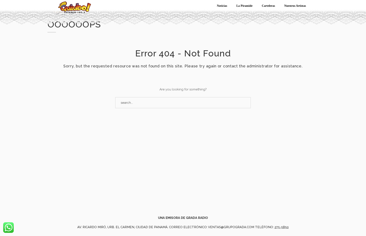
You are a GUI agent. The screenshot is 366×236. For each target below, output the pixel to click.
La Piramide (244, 5)
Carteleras (268, 5)
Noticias (222, 5)
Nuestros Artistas (295, 5)
